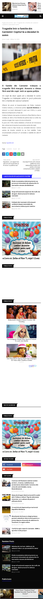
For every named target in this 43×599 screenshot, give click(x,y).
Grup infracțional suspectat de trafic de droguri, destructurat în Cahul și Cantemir (26, 194)
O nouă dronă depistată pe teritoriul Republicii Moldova (25, 508)
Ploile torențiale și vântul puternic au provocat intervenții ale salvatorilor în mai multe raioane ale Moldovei (25, 183)
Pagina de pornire (7, 23)
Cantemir (9, 149)
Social (15, 149)
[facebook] (11, 464)
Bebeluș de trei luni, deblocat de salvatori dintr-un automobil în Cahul (25, 547)
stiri (15, 23)
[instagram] (31, 464)
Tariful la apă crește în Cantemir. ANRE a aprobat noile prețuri (26, 530)
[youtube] (11, 469)
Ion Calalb (6, 39)
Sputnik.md (10, 143)
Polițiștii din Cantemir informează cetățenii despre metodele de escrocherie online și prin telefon (23, 204)
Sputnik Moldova (33, 108)
